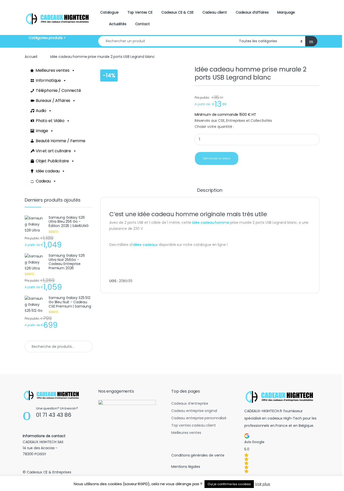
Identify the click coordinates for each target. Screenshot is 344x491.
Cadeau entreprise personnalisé (198, 418)
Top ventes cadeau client (193, 425)
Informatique (48, 80)
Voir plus (262, 483)
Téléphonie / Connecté (58, 90)
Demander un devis (216, 158)
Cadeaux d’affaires (252, 12)
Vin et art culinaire (53, 151)
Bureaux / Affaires (53, 100)
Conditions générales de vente (197, 455)
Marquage (286, 12)
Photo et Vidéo (50, 121)
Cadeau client (214, 12)
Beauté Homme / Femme (60, 141)
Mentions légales (185, 466)
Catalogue (109, 12)
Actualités (117, 23)
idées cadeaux (145, 244)
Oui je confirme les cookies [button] (229, 484)
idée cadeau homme (210, 222)
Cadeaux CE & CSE (177, 12)
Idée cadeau (48, 171)
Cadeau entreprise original (194, 410)
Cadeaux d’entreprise (189, 403)
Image (42, 131)
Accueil (31, 56)
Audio (41, 111)
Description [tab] (209, 190)
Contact (142, 23)
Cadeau (43, 181)
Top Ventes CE (140, 12)
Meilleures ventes (53, 70)
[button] (280, 453)
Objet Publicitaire (52, 161)
